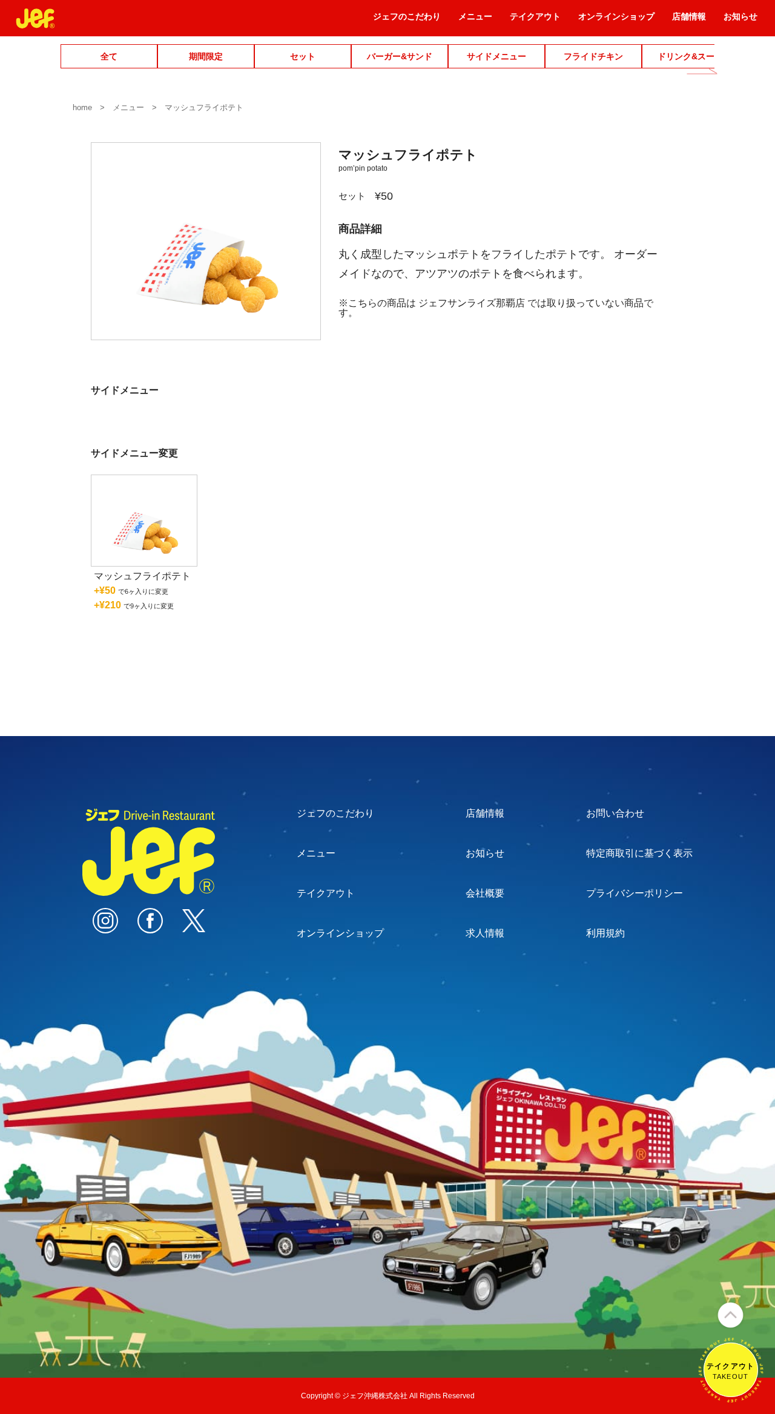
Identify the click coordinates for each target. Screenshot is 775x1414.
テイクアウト (535, 20)
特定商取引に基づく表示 (639, 853)
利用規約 (605, 933)
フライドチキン (593, 56)
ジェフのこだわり (407, 20)
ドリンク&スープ (690, 56)
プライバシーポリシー (634, 893)
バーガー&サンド (399, 56)
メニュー (475, 20)
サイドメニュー (496, 56)
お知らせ (740, 20)
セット (302, 56)
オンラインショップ (616, 20)
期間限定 (206, 56)
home (82, 107)
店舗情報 (689, 20)
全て (109, 56)
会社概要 (485, 893)
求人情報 (485, 933)
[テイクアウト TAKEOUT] (731, 1397)
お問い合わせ (615, 813)
